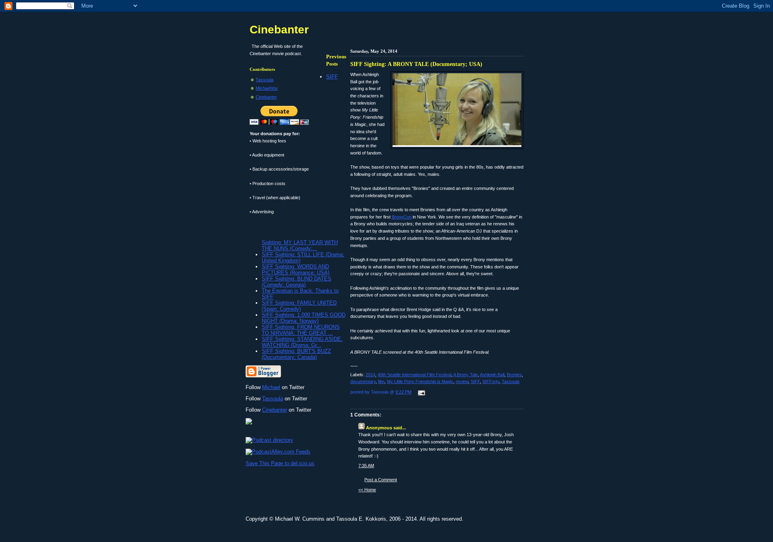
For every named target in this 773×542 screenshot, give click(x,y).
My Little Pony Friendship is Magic (420, 381)
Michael (271, 387)
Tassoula (510, 381)
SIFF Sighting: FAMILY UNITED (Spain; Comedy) (299, 306)
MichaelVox (267, 88)
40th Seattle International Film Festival (414, 374)
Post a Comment (380, 479)
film (381, 381)
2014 (370, 374)
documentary (363, 381)
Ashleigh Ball (492, 374)
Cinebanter (279, 29)
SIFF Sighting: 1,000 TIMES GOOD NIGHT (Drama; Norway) (303, 318)
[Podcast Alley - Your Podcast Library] (278, 452)
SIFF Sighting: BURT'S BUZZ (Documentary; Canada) (296, 354)
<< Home (367, 489)
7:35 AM (366, 465)
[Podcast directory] (269, 440)
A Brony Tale (465, 374)
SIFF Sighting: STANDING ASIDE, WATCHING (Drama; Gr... (302, 342)
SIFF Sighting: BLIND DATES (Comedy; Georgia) (296, 282)
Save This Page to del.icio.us (280, 463)
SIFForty (490, 381)
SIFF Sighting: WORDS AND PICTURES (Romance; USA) (295, 270)
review (462, 381)
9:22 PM (403, 391)
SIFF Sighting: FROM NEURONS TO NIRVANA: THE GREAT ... (301, 330)
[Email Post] (420, 393)
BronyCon (401, 216)
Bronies (514, 374)
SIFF (475, 381)
